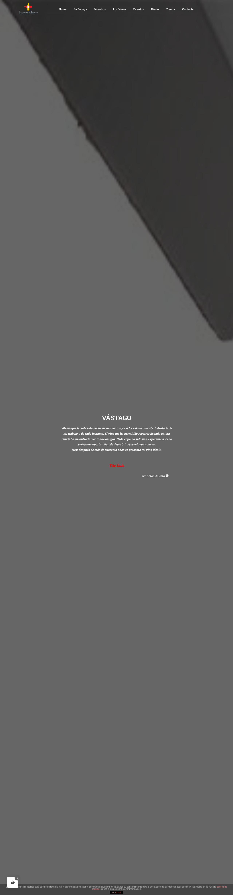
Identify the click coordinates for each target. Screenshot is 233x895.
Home (62, 9)
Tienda (170, 9)
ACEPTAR (116, 893)
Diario (155, 9)
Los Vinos (119, 9)
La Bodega (80, 9)
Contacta (187, 9)
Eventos (138, 9)
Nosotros (100, 9)
